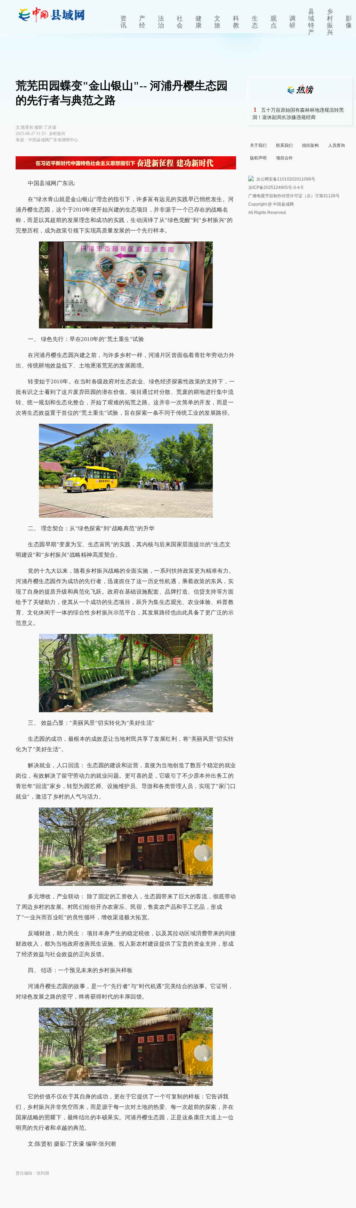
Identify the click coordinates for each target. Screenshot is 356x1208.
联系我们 (284, 145)
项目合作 (284, 158)
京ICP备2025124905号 (270, 187)
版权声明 (258, 158)
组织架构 (310, 145)
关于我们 (258, 145)
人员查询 (336, 145)
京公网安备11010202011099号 (285, 179)
